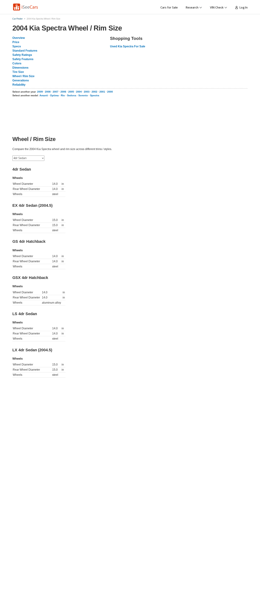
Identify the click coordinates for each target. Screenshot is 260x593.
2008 (48, 91)
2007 (55, 91)
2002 (94, 91)
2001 (102, 91)
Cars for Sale (169, 7)
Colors (16, 63)
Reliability (18, 84)
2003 (86, 91)
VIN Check (217, 7)
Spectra (94, 95)
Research (192, 7)
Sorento (83, 95)
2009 (40, 91)
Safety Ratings (22, 54)
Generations (20, 80)
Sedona (71, 95)
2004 (79, 91)
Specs (16, 46)
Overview (18, 37)
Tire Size (18, 71)
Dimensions (20, 67)
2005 (71, 91)
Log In (243, 7)
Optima (54, 95)
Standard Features (24, 50)
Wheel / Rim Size (23, 76)
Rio (63, 95)
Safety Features (22, 59)
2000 (110, 91)
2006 (63, 91)
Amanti (43, 95)
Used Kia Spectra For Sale (127, 46)
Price (15, 42)
